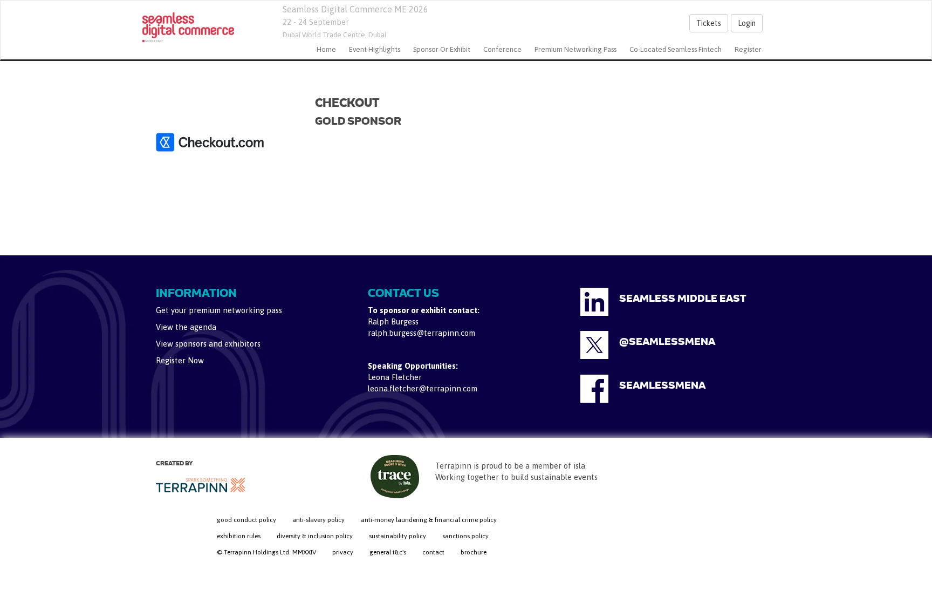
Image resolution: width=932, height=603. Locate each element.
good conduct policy (246, 520)
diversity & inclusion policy (315, 536)
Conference (502, 49)
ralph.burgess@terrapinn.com (421, 332)
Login (747, 23)
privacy (342, 552)
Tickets (708, 23)
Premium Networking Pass (575, 49)
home (326, 49)
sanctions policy (465, 536)
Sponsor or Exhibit (441, 49)
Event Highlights (374, 49)
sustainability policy (397, 536)
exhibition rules (239, 536)
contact (433, 552)
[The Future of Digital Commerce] (188, 28)
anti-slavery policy (318, 520)
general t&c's (387, 552)
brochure (473, 552)
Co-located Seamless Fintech (675, 49)
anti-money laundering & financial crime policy (429, 520)
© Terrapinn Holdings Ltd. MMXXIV (266, 552)
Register (748, 49)
